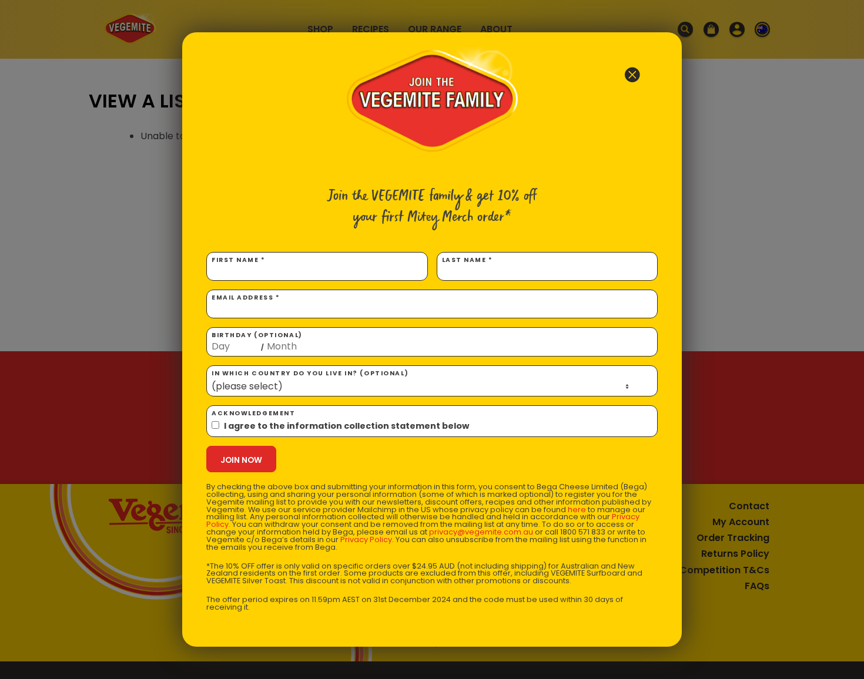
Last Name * (467, 260)
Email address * (246, 297)
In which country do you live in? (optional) (310, 373)
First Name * (239, 260)
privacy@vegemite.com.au (481, 532)
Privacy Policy (366, 539)
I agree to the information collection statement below (346, 426)
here (577, 510)
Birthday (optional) (257, 341)
